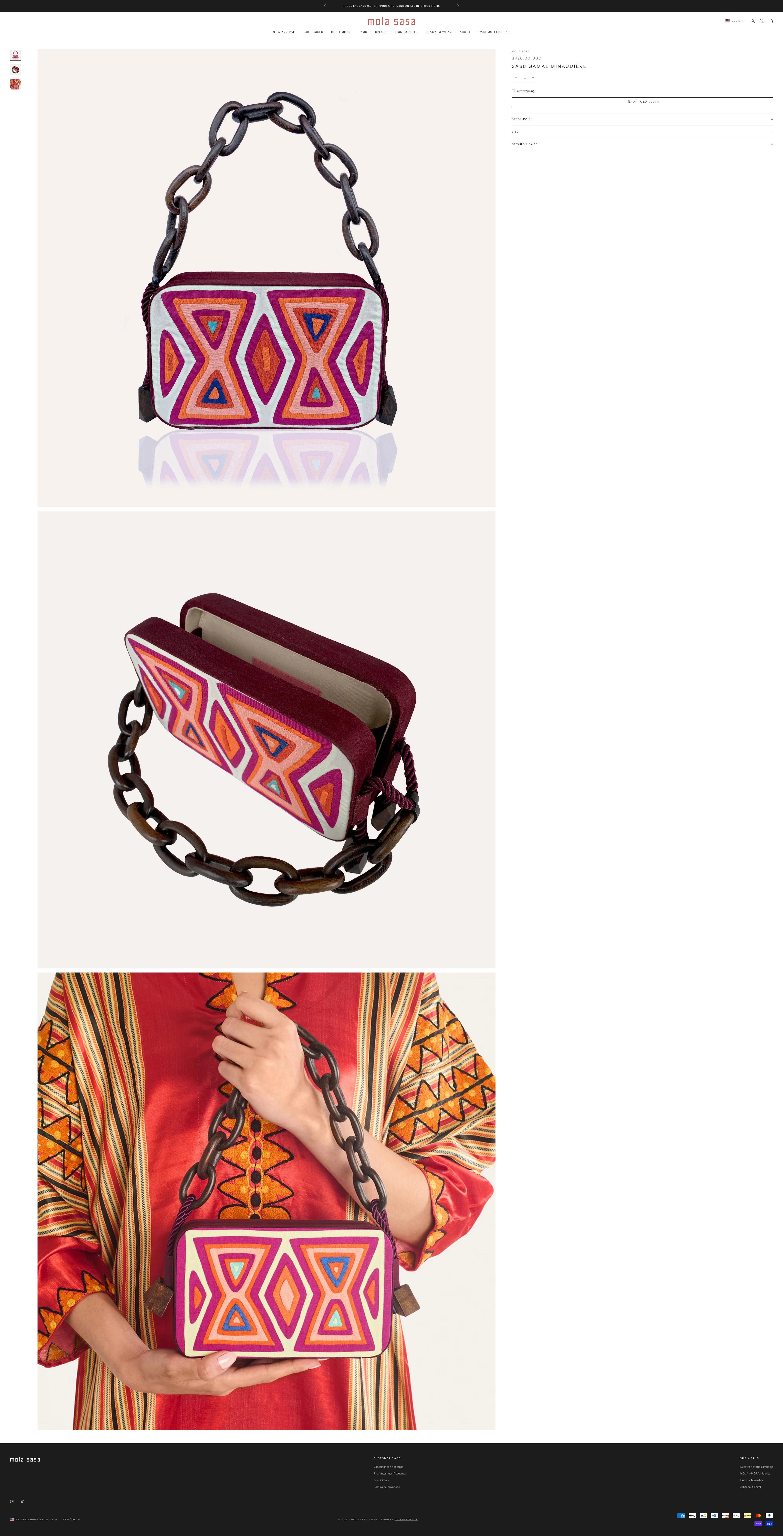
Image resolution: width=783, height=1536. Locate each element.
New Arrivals (285, 31)
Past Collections (494, 31)
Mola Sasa (521, 51)
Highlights (341, 31)
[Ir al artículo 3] (15, 84)
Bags (363, 31)
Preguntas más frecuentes (390, 1473)
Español (69, 1519)
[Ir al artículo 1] (15, 55)
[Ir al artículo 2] (15, 69)
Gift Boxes (314, 31)
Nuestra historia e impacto (756, 1467)
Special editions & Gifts (396, 31)
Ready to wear (439, 31)
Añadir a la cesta (642, 102)
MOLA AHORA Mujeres (755, 1473)
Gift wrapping (525, 91)
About (465, 31)
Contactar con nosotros (388, 1467)
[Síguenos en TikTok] (22, 1501)
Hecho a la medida (751, 1480)
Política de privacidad (387, 1487)
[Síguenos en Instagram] (12, 1501)
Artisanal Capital (750, 1487)
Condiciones (381, 1480)
